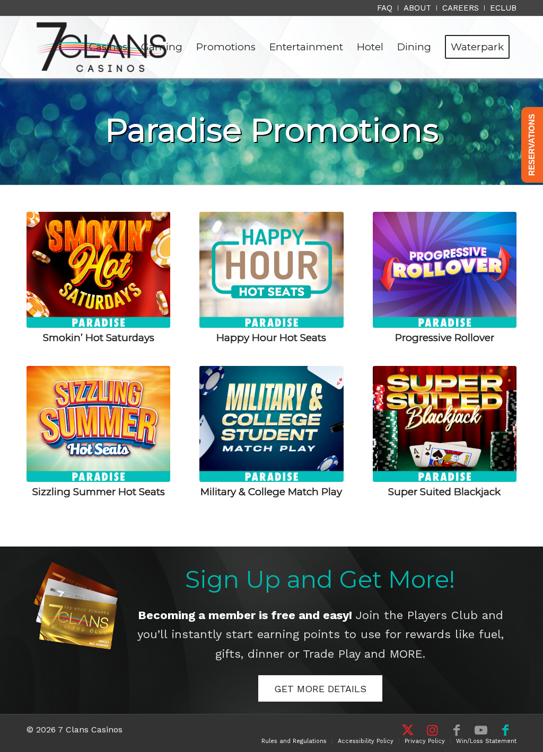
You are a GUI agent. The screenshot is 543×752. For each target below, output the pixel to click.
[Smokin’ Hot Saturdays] (98, 270)
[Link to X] (408, 730)
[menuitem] (385, 8)
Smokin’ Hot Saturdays (98, 338)
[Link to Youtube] (481, 730)
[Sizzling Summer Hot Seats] (98, 424)
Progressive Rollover (444, 338)
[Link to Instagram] (432, 730)
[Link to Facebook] (456, 730)
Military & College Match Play (271, 492)
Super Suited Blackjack (444, 492)
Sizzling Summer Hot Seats (98, 492)
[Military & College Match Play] (271, 424)
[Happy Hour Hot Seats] (271, 270)
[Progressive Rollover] (444, 270)
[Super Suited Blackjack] (444, 424)
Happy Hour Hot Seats (271, 338)
